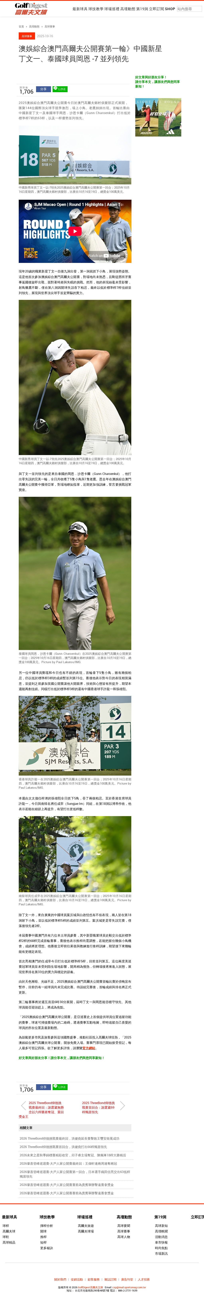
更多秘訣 (46, 1248)
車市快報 (161, 1242)
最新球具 (80, 8)
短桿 (43, 1242)
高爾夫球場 (86, 1231)
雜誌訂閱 (110, 1279)
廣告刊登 (127, 1279)
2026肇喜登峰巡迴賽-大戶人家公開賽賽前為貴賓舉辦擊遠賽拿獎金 (67, 1185)
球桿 (6, 1225)
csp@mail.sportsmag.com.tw (129, 1287)
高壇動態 (127, 8)
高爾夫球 (9, 1231)
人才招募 (144, 1279)
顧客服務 (94, 1279)
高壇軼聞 (161, 1231)
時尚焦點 (161, 1248)
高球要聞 (123, 1225)
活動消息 (161, 1237)
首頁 (21, 26)
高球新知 (161, 1225)
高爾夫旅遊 (86, 1225)
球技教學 (96, 8)
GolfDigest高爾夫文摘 (90, 1287)
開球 (43, 1231)
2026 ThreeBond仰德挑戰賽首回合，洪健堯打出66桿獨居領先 (63, 1147)
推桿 (43, 1237)
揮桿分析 (46, 1225)
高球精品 (9, 1242)
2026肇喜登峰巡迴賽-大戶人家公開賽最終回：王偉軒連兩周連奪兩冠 (68, 1163)
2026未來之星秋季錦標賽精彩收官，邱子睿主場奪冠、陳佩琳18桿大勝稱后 (73, 1155)
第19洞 (142, 8)
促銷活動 (77, 1279)
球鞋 (6, 1237)
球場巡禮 (112, 8)
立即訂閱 (156, 8)
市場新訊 (161, 1253)
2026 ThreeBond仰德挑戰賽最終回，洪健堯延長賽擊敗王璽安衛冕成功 (69, 1138)
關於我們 (60, 1279)
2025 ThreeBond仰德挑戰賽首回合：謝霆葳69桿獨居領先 (98, 1107)
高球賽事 (50, 26)
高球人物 (123, 1237)
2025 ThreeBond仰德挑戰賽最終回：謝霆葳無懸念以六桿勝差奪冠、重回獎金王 (41, 1110)
